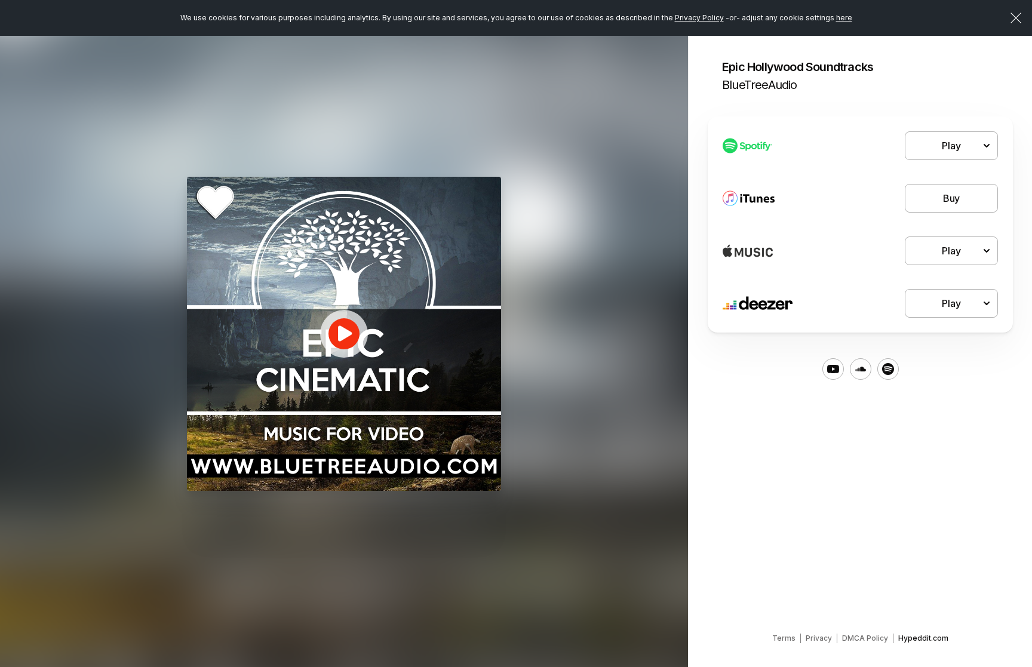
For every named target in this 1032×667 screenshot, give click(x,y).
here (844, 17)
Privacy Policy (699, 17)
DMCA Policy (865, 638)
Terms (784, 638)
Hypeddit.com (923, 638)
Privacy (819, 638)
